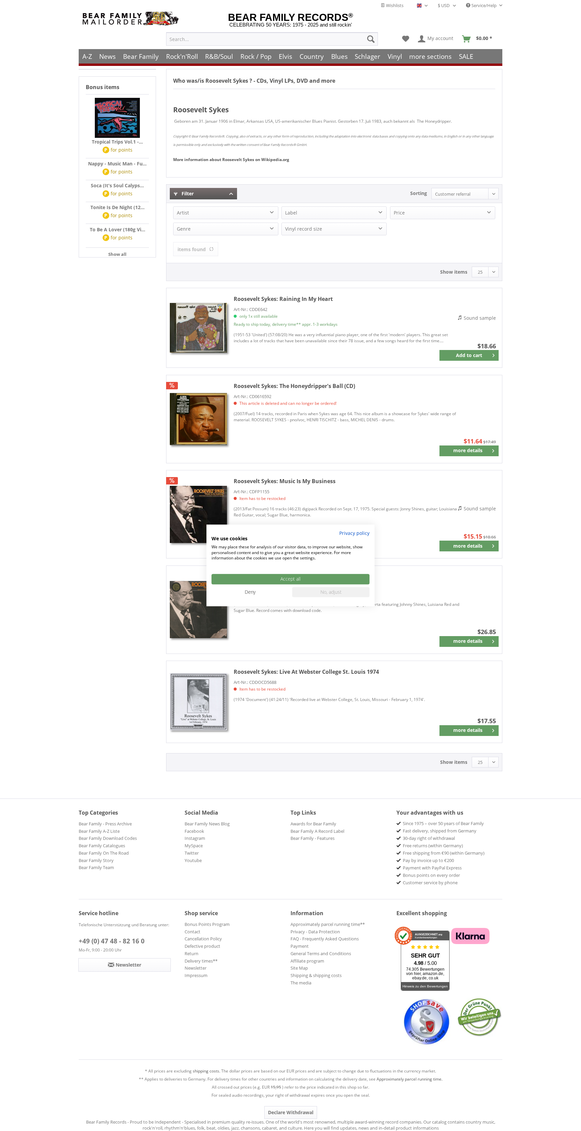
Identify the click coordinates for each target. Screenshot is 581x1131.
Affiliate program (307, 961)
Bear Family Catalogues (102, 846)
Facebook (194, 831)
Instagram (195, 838)
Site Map (299, 968)
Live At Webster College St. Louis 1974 (306, 671)
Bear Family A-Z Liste (99, 831)
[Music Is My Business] (198, 514)
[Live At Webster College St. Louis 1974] (198, 702)
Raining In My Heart (283, 299)
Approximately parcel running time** (327, 924)
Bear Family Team (96, 867)
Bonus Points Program (207, 924)
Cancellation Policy (203, 939)
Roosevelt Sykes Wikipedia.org (231, 159)
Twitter (192, 853)
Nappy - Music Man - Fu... (117, 163)
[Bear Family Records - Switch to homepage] (132, 19)
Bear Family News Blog (207, 824)
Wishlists (394, 5)
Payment (299, 946)
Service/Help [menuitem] (484, 5)
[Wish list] (406, 39)
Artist (183, 212)
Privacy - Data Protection (315, 932)
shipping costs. (206, 1071)
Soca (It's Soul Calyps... (117, 185)
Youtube (193, 860)
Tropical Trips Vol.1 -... (117, 142)
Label (291, 212)
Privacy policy (354, 533)
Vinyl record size (303, 229)
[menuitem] (272, 39)
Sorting (418, 193)
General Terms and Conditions (320, 953)
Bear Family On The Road (104, 853)
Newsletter (195, 968)
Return (191, 953)
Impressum (196, 975)
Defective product (202, 946)
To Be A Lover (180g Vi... (117, 229)
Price (399, 212)
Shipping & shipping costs (316, 975)
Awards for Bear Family (313, 824)
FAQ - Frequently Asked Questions (324, 939)
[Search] (371, 39)
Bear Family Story (96, 860)
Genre (184, 229)
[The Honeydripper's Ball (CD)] (198, 419)
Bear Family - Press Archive (105, 824)
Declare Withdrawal (290, 1112)
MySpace (194, 846)
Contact (192, 932)
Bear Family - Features (312, 838)
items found (192, 249)
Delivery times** (201, 961)
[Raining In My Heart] (198, 328)
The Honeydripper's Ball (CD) (294, 386)
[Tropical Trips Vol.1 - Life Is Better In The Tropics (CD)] (117, 118)
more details (467, 450)
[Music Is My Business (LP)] (198, 610)
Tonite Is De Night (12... (117, 207)
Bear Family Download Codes (108, 838)
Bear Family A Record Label (317, 831)
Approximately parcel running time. (409, 1079)
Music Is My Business (285, 481)
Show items (453, 272)
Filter (187, 193)
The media (300, 983)
